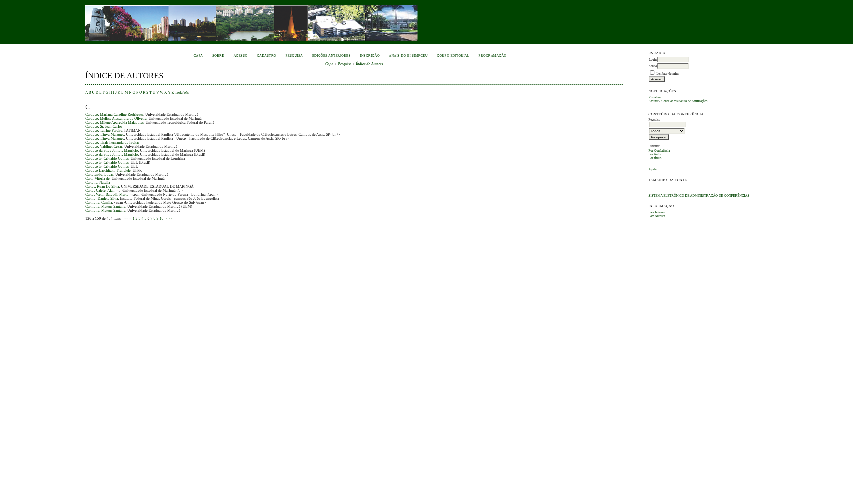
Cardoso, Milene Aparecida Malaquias (114, 122)
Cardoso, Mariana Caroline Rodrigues (114, 114)
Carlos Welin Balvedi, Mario (107, 194)
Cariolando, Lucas (99, 174)
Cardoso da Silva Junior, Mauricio (111, 150)
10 (162, 218)
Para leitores (656, 212)
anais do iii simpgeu (408, 55)
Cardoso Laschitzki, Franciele (108, 170)
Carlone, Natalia (97, 182)
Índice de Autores (369, 64)
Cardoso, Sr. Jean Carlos (103, 126)
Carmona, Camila (98, 202)
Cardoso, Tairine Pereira (103, 130)
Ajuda (652, 169)
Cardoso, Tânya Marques (104, 134)
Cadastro (266, 55)
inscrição (370, 55)
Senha (653, 66)
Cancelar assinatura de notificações (684, 101)
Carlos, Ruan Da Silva (102, 186)
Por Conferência (659, 150)
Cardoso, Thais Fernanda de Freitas (112, 142)
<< (127, 218)
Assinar (653, 101)
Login (653, 59)
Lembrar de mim (667, 73)
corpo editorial (453, 55)
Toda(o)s (182, 92)
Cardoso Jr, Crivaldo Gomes (107, 158)
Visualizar (654, 97)
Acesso (241, 55)
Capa (198, 55)
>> (170, 218)
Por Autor (654, 154)
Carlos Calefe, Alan (100, 190)
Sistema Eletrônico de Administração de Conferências (698, 195)
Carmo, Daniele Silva (101, 198)
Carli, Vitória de (97, 178)
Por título (654, 158)
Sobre (218, 55)
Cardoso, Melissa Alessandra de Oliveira (116, 118)
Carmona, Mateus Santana (105, 206)
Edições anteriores (331, 55)
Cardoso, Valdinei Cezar (103, 146)
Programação (492, 55)
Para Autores (656, 216)
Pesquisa (294, 55)
